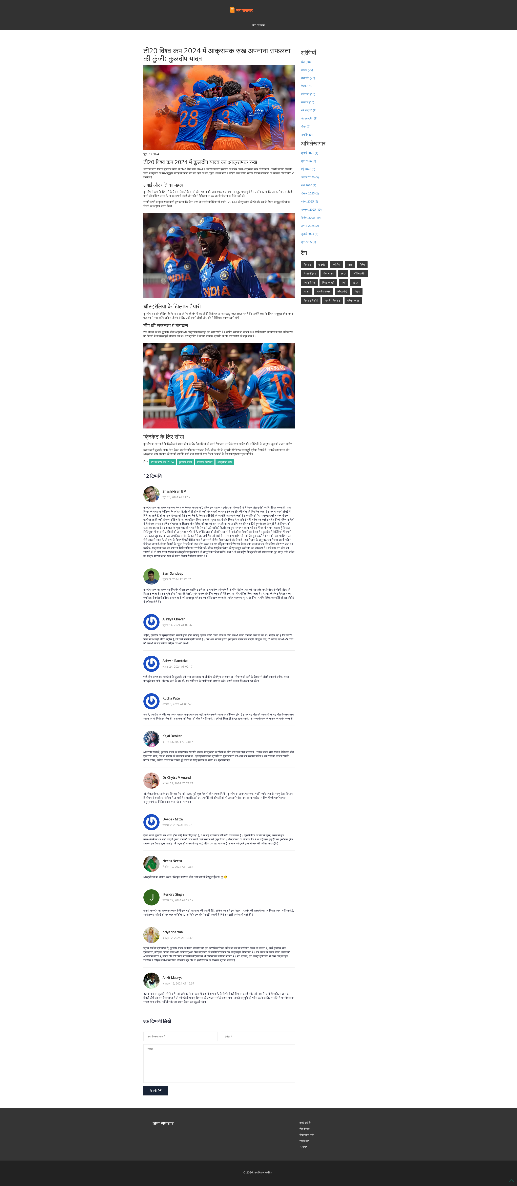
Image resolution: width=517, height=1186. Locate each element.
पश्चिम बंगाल (353, 300)
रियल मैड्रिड (310, 273)
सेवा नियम (304, 1129)
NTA (355, 282)
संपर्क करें (304, 1141)
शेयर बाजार (328, 273)
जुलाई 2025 (309, 234)
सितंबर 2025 (310, 217)
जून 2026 (308, 161)
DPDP (303, 1147)
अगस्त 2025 (310, 226)
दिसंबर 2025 (310, 193)
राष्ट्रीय (306, 134)
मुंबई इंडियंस (309, 282)
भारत (350, 264)
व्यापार (307, 70)
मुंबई (344, 282)
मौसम (305, 126)
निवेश (362, 264)
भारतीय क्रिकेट (204, 462)
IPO (343, 273)
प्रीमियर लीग (359, 273)
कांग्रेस (336, 264)
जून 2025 (308, 242)
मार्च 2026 (308, 185)
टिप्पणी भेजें (155, 1090)
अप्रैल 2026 (310, 177)
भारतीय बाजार (323, 291)
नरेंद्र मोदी (342, 291)
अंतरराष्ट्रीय (309, 118)
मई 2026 (308, 169)
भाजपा (307, 291)
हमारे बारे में (304, 1123)
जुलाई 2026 (309, 153)
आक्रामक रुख (225, 462)
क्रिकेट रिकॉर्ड (311, 300)
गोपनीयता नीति (306, 1135)
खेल (306, 62)
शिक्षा (306, 86)
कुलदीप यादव (185, 462)
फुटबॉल (322, 264)
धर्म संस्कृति (308, 110)
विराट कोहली (328, 282)
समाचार (307, 102)
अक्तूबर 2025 (311, 209)
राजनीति (308, 78)
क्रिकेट (307, 264)
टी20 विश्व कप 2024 (162, 462)
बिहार (357, 291)
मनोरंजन (308, 94)
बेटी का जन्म (258, 25)
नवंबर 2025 (309, 201)
